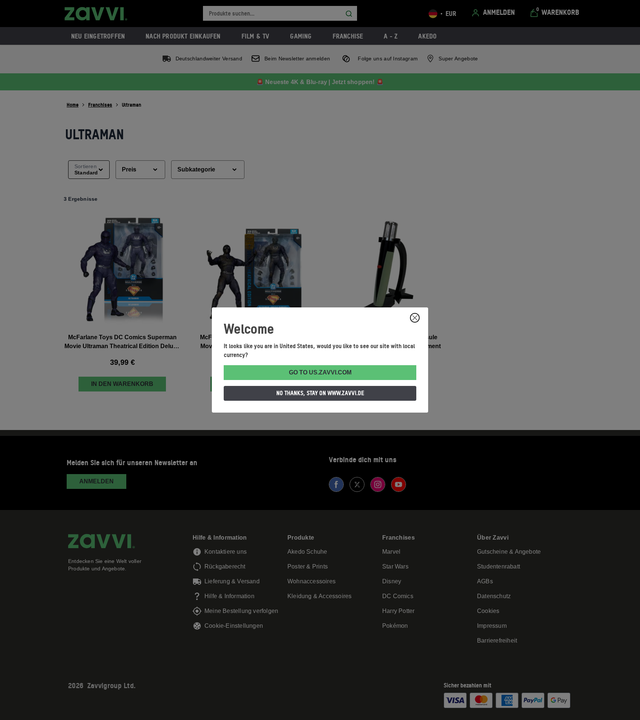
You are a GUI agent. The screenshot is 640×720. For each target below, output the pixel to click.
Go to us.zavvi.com (320, 372)
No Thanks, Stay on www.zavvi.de (320, 393)
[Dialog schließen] (414, 317)
